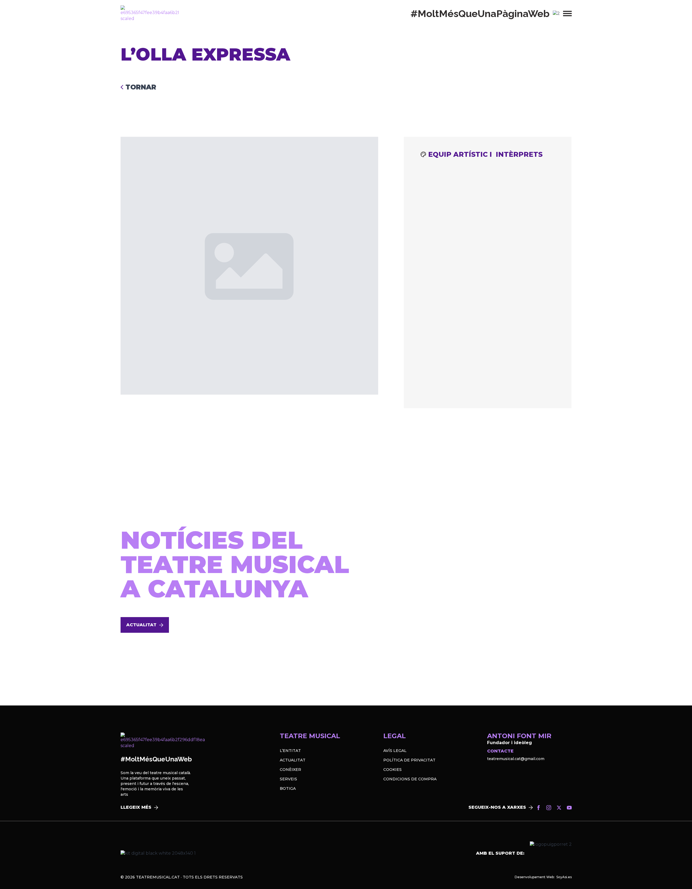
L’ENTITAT (290, 750)
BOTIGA (288, 788)
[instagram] (548, 807)
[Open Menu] (567, 13)
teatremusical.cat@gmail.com (515, 758)
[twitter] (559, 807)
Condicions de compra (410, 779)
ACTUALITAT (292, 760)
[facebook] (538, 807)
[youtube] (569, 807)
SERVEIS (288, 779)
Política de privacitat (409, 760)
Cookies (392, 769)
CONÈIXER (290, 769)
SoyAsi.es (564, 877)
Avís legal (395, 750)
